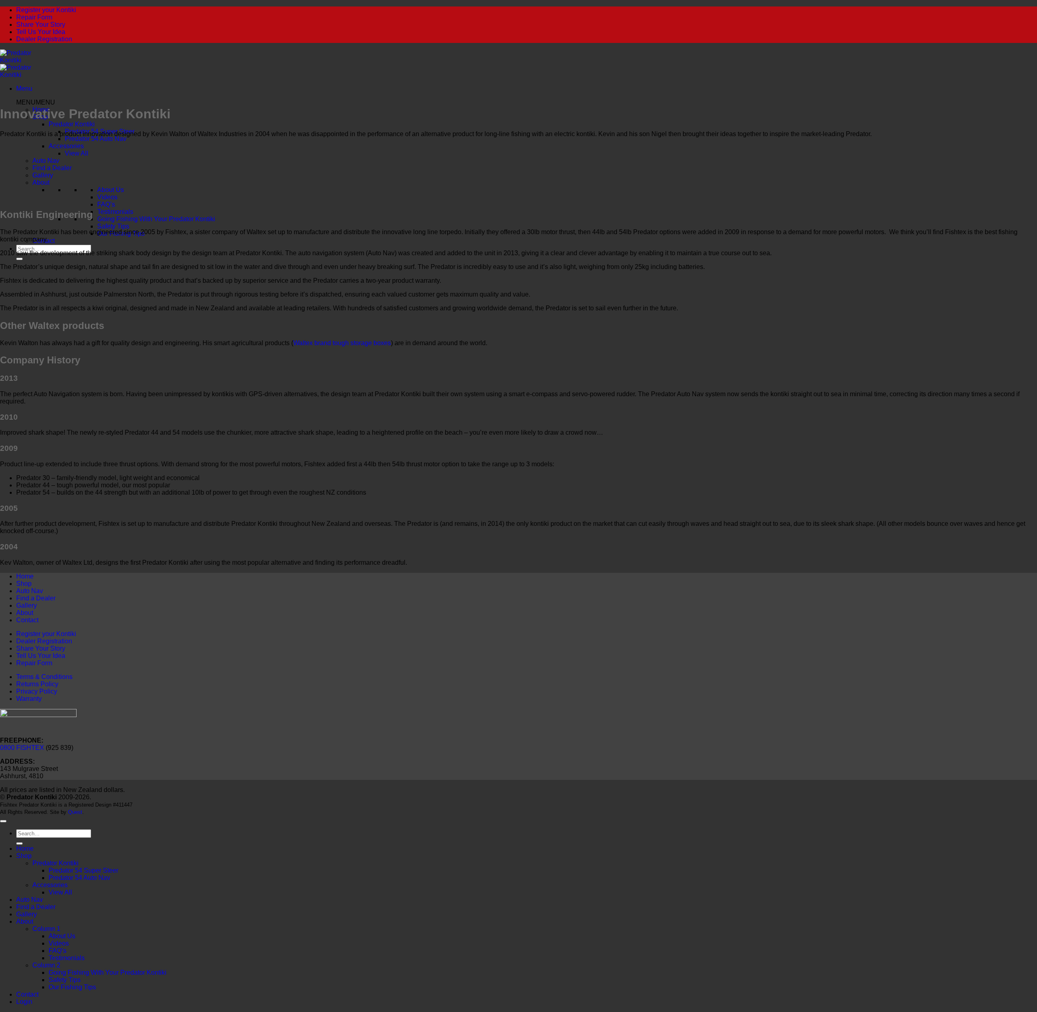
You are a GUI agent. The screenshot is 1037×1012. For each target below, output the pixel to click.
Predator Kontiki (72, 124)
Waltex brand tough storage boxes (342, 342)
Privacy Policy (36, 691)
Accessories (66, 146)
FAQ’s (106, 204)
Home (25, 576)
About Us (110, 189)
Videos (107, 197)
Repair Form (34, 17)
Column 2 (46, 965)
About (40, 182)
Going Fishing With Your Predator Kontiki (156, 219)
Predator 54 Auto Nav (95, 138)
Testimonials (115, 211)
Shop (24, 583)
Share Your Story (40, 24)
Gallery (42, 175)
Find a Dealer (52, 167)
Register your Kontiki (46, 9)
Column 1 (46, 928)
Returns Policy (37, 684)
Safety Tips (113, 226)
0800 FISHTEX (22, 747)
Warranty (29, 698)
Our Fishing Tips (72, 987)
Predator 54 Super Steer (83, 870)
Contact (27, 620)
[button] (24, 88)
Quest (75, 812)
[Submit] (19, 259)
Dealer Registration (44, 39)
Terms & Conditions (44, 676)
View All (76, 153)
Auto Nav (45, 160)
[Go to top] (3, 821)
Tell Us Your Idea (40, 31)
